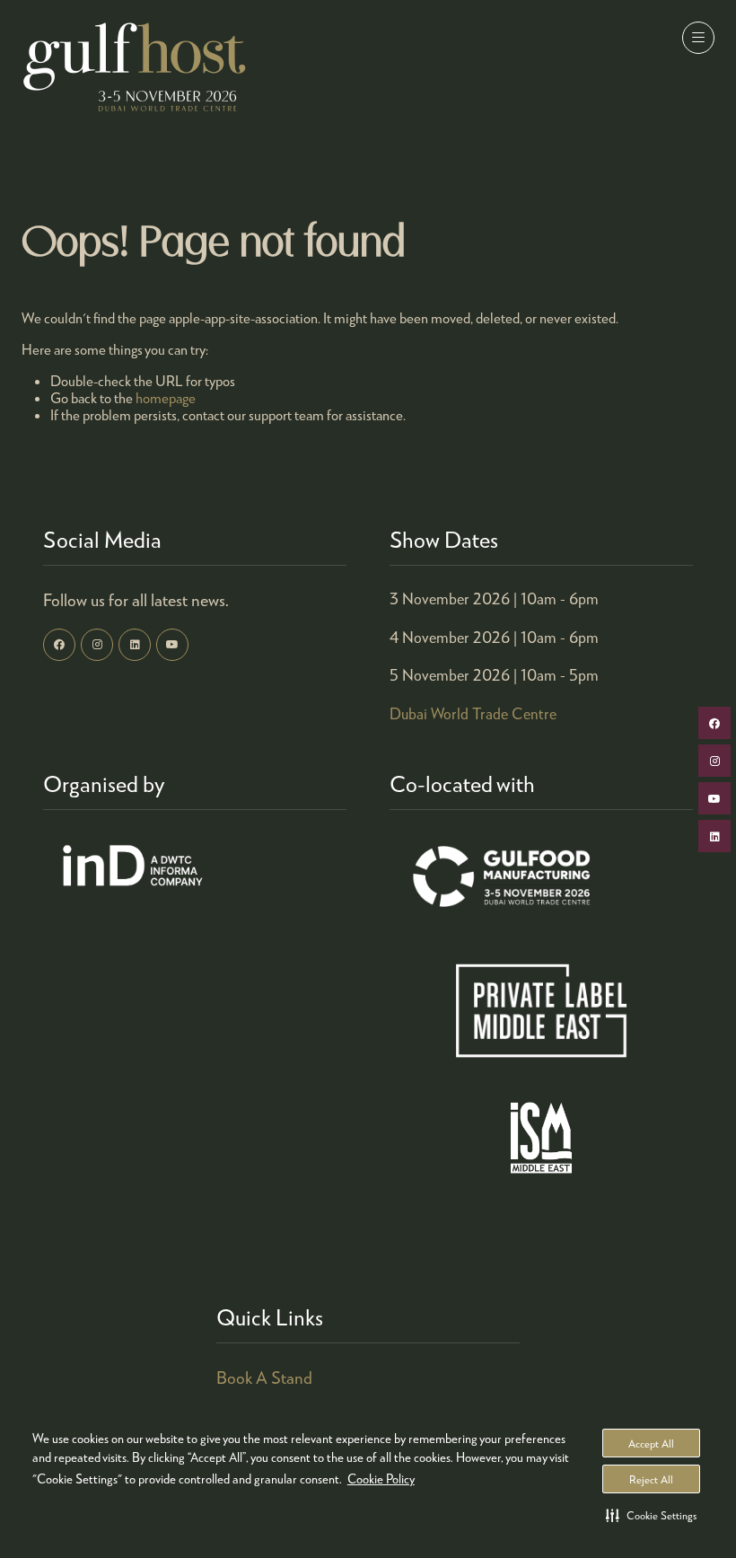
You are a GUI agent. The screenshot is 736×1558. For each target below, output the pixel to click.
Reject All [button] (651, 1479)
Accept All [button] (651, 1443)
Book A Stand (264, 1377)
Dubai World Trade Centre (473, 713)
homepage (166, 397)
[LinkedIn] (134, 645)
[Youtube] (172, 645)
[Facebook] (59, 645)
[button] (651, 1515)
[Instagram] (97, 645)
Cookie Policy (381, 1478)
